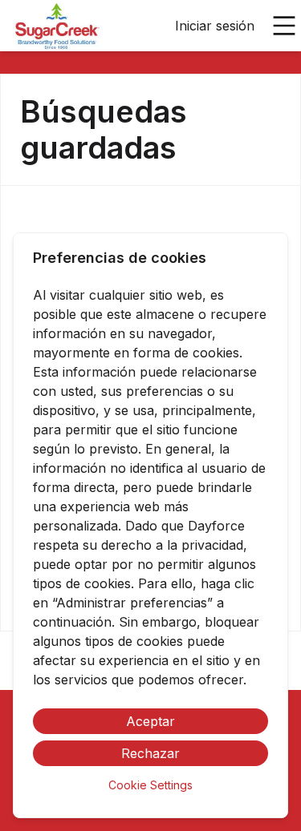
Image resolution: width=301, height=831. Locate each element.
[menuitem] (57, 26)
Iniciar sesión (214, 26)
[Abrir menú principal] (284, 25)
